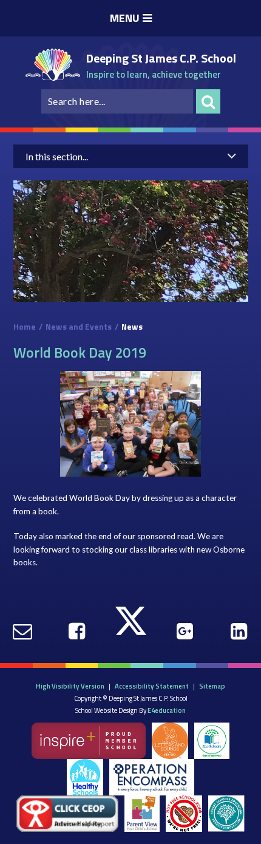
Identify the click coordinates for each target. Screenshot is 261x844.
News (132, 327)
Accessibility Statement (152, 686)
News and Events (79, 327)
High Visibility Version (70, 686)
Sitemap (212, 686)
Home (24, 327)
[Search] (208, 101)
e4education (166, 710)
